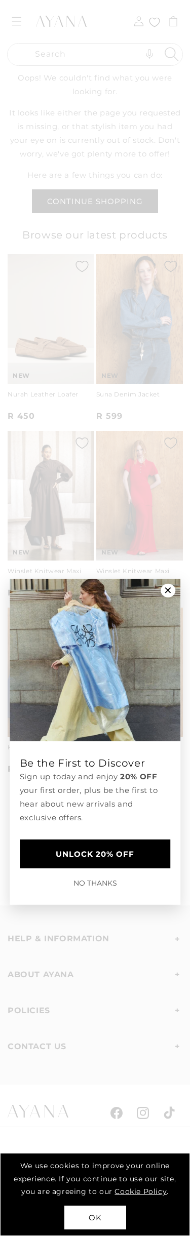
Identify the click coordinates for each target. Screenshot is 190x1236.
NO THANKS (95, 883)
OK (95, 1217)
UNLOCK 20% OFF (95, 854)
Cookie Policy (141, 1191)
